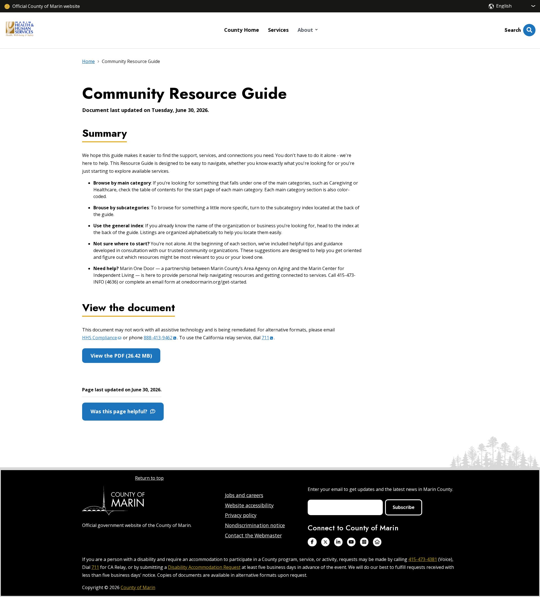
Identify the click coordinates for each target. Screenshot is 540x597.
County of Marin (138, 587)
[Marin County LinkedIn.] (338, 542)
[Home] (19, 30)
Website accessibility (249, 505)
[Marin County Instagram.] (364, 542)
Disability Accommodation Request (204, 567)
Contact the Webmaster (253, 535)
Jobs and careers (244, 495)
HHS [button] (99, 338)
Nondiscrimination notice (255, 525)
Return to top (149, 478)
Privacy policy (240, 515)
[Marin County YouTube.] (351, 542)
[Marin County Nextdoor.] (377, 542)
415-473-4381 (422, 559)
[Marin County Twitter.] (325, 542)
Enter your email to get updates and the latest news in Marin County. (380, 489)
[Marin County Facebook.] (312, 542)
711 (95, 567)
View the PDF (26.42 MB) (121, 355)
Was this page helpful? (120, 411)
